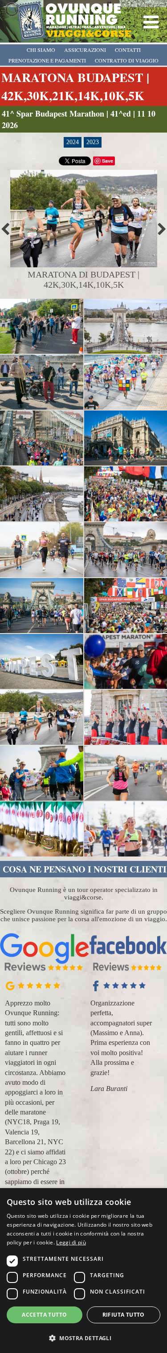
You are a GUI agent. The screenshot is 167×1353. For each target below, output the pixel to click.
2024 (72, 142)
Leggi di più (71, 1242)
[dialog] (83, 1270)
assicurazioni (85, 49)
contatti (128, 49)
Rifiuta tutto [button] (123, 1314)
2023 (92, 142)
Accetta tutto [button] (44, 1314)
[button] (83, 1338)
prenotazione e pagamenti (47, 60)
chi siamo (41, 49)
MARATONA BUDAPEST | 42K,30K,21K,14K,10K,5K (75, 86)
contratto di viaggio (127, 60)
